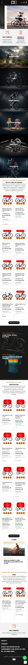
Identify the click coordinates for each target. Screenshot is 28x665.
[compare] (11, 204)
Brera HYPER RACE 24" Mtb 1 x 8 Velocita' (20, 417)
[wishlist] (8, 204)
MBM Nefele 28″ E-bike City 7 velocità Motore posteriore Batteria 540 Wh (20, 603)
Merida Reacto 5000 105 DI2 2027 (19, 209)
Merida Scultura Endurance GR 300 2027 (20, 245)
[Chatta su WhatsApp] (25, 658)
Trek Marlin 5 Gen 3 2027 (7, 416)
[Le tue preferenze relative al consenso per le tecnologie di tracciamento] (25, 662)
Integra (22, 656)
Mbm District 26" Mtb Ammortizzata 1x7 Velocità (7, 520)
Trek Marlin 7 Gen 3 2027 (7, 483)
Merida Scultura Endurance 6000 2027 (6, 275)
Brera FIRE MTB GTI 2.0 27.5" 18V (7, 449)
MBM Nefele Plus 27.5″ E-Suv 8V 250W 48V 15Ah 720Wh (7, 602)
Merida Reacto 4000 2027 (6, 244)
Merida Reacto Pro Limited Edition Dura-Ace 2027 (7, 306)
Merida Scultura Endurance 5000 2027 (19, 275)
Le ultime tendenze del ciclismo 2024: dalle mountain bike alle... (14, 562)
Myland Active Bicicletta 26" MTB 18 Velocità (20, 520)
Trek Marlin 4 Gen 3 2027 (20, 449)
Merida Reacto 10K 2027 (20, 305)
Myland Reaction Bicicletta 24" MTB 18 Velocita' (20, 484)
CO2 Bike (10, 656)
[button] (3, 3)
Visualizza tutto (14, 322)
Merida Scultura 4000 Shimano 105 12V (7, 210)
